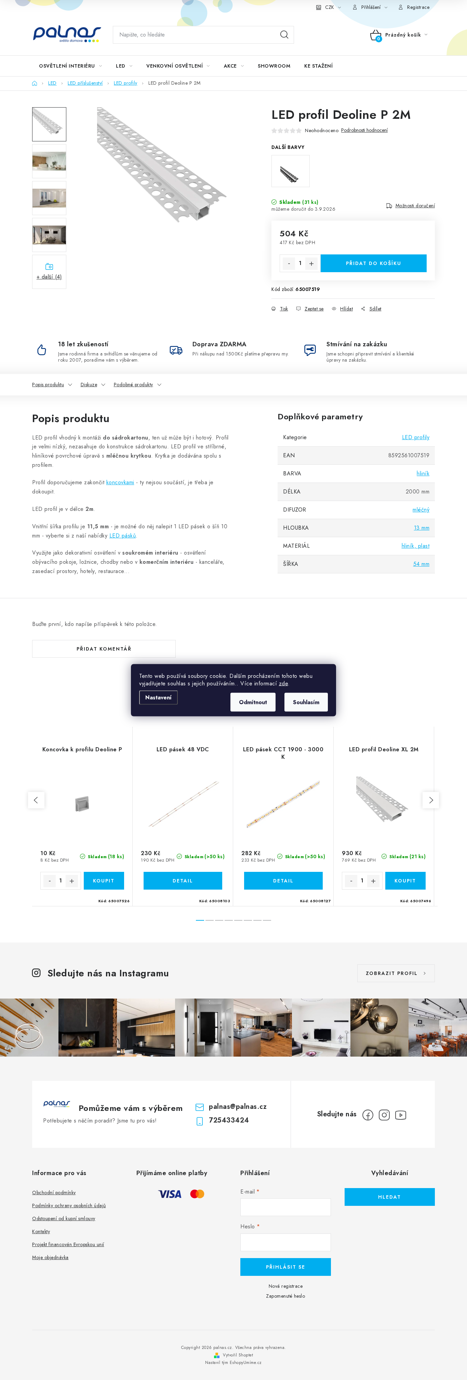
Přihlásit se (285, 1267)
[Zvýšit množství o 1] (311, 263)
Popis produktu (48, 384)
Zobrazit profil (392, 973)
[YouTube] (400, 1115)
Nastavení (158, 697)
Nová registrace (286, 1286)
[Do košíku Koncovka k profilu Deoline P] (104, 881)
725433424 (229, 1120)
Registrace (418, 7)
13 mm (422, 528)
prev (36, 800)
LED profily (416, 437)
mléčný (421, 510)
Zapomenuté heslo (285, 1296)
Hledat (284, 35)
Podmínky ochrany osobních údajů (69, 1205)
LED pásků (122, 536)
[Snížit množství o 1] (289, 263)
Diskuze (89, 384)
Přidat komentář (104, 648)
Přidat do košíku (373, 263)
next (431, 800)
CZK (329, 7)
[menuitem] (70, 66)
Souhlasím (306, 702)
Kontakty (41, 1231)
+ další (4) (49, 277)
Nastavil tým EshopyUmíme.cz (233, 1363)
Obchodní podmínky (54, 1192)
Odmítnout (253, 702)
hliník (423, 473)
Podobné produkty (133, 384)
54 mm (421, 564)
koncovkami (120, 482)
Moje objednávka (50, 1257)
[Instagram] (384, 1115)
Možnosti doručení (415, 205)
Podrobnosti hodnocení (364, 130)
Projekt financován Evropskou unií (68, 1244)
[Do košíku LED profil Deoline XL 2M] (405, 881)
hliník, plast (416, 546)
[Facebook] (367, 1115)
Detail (183, 881)
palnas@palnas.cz (238, 1107)
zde (283, 683)
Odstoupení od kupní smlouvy (63, 1218)
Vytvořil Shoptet (238, 1355)
